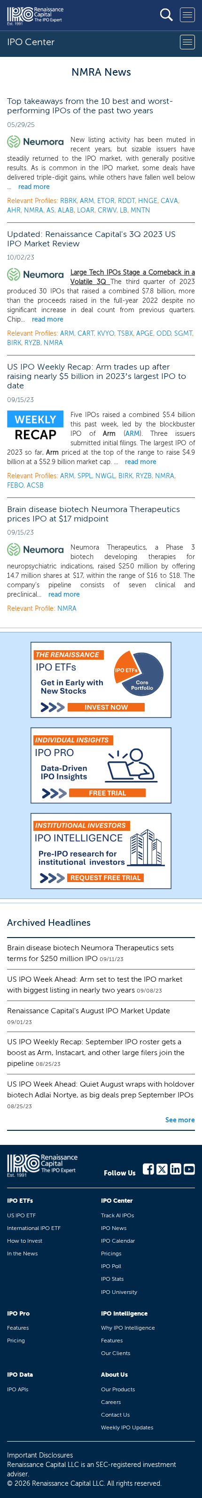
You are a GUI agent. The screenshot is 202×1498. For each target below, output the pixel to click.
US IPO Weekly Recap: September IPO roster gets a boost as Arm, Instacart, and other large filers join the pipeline (96, 1052)
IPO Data (20, 1374)
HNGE (147, 201)
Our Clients (115, 1353)
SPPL (85, 476)
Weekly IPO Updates (127, 1427)
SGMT (183, 334)
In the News (22, 1253)
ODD (163, 334)
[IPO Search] (166, 14)
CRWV (107, 210)
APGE (144, 334)
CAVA (169, 201)
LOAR (85, 210)
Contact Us (115, 1414)
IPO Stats (112, 1279)
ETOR (106, 201)
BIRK (14, 343)
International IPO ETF (34, 1228)
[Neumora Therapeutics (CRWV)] (35, 141)
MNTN (140, 210)
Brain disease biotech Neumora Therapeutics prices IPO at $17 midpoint (93, 514)
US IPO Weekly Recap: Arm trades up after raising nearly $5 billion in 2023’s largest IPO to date (96, 376)
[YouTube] (189, 1168)
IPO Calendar (118, 1241)
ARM (87, 201)
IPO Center (117, 1200)
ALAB (66, 210)
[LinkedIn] (175, 1168)
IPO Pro (18, 1313)
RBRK (68, 201)
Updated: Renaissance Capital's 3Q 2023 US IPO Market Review (91, 239)
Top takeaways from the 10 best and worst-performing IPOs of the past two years (90, 106)
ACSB (35, 485)
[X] (162, 1168)
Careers (111, 1402)
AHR (14, 210)
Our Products (118, 1389)
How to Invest (24, 1241)
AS (50, 210)
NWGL (105, 476)
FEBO (15, 485)
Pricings (111, 1253)
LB (123, 210)
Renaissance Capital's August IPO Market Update (88, 1010)
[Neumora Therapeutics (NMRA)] (35, 549)
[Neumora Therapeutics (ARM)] (35, 274)
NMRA (33, 210)
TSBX (125, 334)
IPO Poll (111, 1266)
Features (18, 1328)
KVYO (105, 334)
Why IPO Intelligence (128, 1328)
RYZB (32, 343)
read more (34, 187)
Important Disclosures (40, 1455)
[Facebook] (148, 1168)
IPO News (113, 1228)
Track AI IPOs (117, 1215)
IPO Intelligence (124, 1313)
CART (86, 334)
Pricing (16, 1340)
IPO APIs (17, 1389)
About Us (114, 1374)
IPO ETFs (20, 1200)
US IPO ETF (21, 1215)
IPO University (119, 1292)
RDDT (126, 201)
